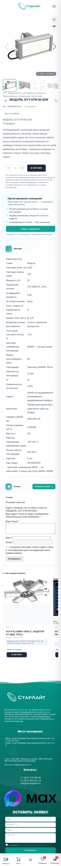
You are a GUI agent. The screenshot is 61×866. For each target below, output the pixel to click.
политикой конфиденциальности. (32, 845)
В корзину (36, 168)
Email (9, 542)
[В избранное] (54, 19)
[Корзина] (18, 859)
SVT (5, 93)
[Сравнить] (54, 25)
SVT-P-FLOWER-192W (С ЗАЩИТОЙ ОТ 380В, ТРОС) (25, 633)
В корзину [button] (16, 655)
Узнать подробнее (30, 229)
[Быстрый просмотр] (45, 594)
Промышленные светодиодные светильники (22, 96)
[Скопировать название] (56, 101)
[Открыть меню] (54, 6)
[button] (55, 46)
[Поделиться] (5, 100)
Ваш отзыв (12, 521)
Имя (9, 538)
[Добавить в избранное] (45, 582)
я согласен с (27, 845)
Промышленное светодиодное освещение (26, 93)
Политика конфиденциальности (18, 765)
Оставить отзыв (42, 486)
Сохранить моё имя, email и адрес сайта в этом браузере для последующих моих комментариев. (30, 550)
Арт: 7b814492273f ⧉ (12, 106)
